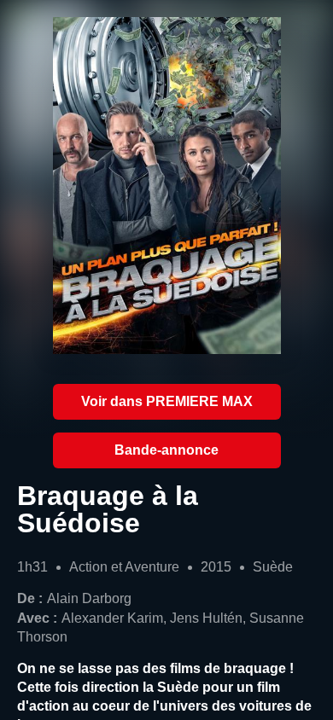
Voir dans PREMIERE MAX (167, 401)
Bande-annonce (166, 450)
